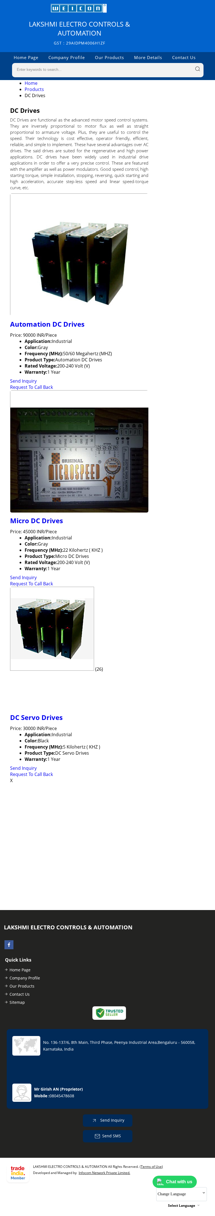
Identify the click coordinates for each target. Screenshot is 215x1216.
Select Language (181, 1205)
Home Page (26, 57)
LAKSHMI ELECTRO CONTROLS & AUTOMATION (79, 33)
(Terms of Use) (151, 1166)
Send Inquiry (23, 381)
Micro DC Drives (36, 520)
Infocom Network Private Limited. (104, 1172)
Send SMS (111, 1135)
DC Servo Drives (36, 717)
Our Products (109, 57)
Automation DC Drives (47, 324)
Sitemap (17, 1002)
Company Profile (66, 57)
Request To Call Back (31, 387)
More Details (148, 57)
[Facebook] (8, 947)
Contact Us (184, 57)
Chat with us (179, 1181)
